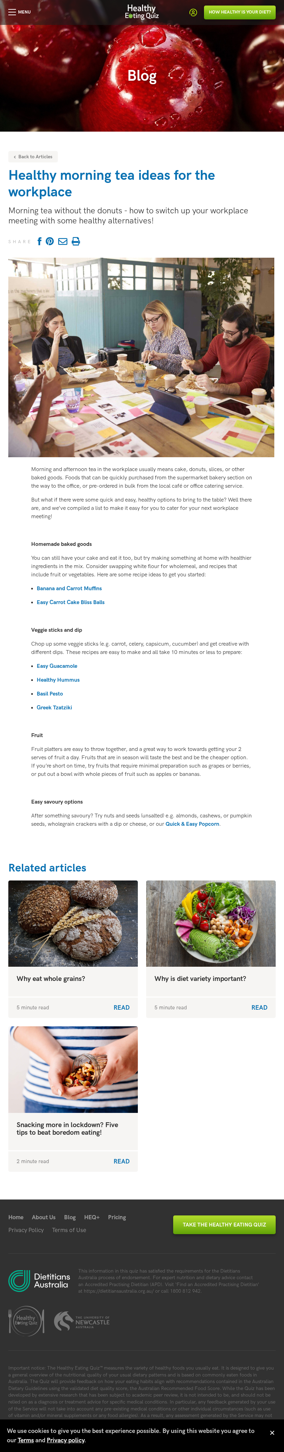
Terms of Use (69, 1230)
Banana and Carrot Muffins (69, 588)
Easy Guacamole (57, 666)
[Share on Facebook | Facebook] (38, 242)
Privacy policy (65, 1440)
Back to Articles (34, 157)
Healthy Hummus (58, 680)
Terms (26, 1440)
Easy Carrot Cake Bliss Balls (71, 602)
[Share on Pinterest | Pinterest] (50, 242)
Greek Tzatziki (54, 708)
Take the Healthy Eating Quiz (224, 1225)
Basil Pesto (50, 694)
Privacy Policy (26, 1230)
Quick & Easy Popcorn (192, 824)
